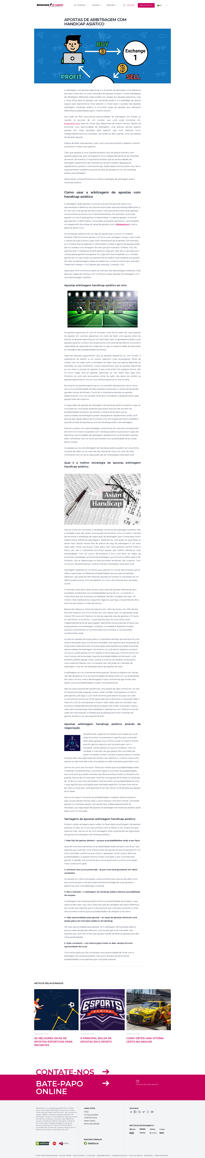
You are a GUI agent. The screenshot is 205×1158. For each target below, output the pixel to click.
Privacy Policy (91, 1155)
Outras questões (91, 1115)
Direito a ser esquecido (161, 1155)
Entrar (130, 5)
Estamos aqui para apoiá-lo (147, 1084)
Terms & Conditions (79, 1155)
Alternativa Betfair (92, 1124)
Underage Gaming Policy (119, 1155)
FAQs (86, 1112)
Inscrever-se (146, 5)
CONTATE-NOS (65, 1072)
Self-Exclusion (148, 1155)
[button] (162, 5)
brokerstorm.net (72, 123)
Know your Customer (136, 1155)
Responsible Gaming (103, 1155)
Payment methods (65, 1155)
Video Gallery (89, 1121)
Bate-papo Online (59, 1087)
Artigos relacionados (48, 983)
